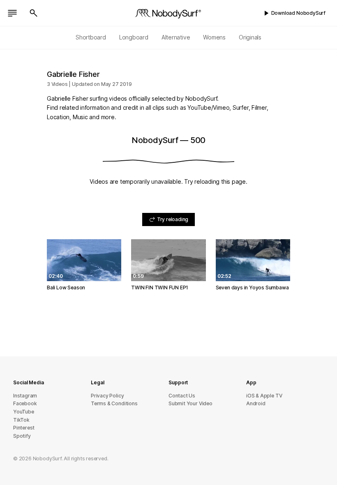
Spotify (22, 436)
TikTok (21, 420)
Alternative (176, 37)
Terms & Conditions (114, 403)
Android (255, 403)
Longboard (133, 37)
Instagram (25, 396)
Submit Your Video (190, 403)
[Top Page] (168, 13)
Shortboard (91, 37)
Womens (214, 37)
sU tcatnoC (181, 396)
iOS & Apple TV (264, 396)
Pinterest (24, 428)
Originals (250, 37)
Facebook (25, 403)
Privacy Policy (107, 396)
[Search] (33, 13)
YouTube (23, 412)
